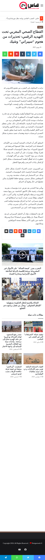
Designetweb (36, 543)
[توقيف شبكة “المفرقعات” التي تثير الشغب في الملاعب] (33, 326)
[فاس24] (29, 5)
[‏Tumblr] (22, 54)
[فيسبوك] (40, 54)
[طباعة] (22, 235)
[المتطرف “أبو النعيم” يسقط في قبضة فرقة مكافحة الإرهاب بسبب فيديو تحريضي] (12, 358)
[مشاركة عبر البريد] (6, 231)
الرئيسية (39, 22)
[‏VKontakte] (11, 231)
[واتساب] (4, 54)
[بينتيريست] (16, 54)
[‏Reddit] (10, 54)
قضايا (32, 22)
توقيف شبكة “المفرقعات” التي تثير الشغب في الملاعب (33, 337)
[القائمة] (42, 6)
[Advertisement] (22, 406)
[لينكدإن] (28, 54)
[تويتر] (34, 54)
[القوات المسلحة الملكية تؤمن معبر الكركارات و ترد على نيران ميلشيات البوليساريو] (33, 358)
